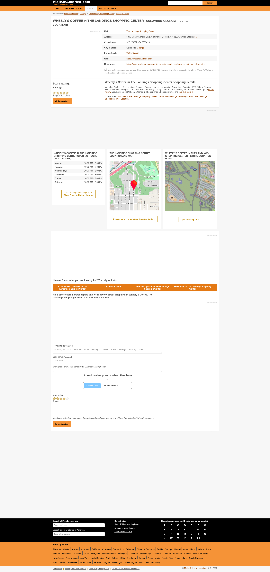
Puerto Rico (167, 558)
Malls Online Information (195, 568)
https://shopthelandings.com (139, 58)
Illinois (192, 549)
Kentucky (66, 553)
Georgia (168, 549)
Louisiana (77, 553)
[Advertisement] (76, 52)
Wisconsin (144, 562)
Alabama (57, 549)
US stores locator (112, 286)
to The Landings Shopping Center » (134, 219)
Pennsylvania (154, 558)
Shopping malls (74, 9)
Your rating (58, 395)
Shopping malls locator (124, 528)
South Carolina (196, 558)
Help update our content (75, 569)
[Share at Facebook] (203, 20)
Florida (160, 549)
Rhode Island (181, 558)
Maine (86, 553)
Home (58, 9)
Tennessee (72, 562)
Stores (91, 9)
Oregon (142, 558)
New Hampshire (200, 553)
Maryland (95, 553)
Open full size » (190, 219)
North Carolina (97, 558)
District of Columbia (146, 549)
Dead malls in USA (123, 531)
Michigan (122, 553)
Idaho (185, 549)
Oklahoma (131, 558)
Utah (89, 562)
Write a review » (62, 101)
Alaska (66, 549)
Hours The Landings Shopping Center (176, 96)
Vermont (97, 562)
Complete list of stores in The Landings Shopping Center (72, 287)
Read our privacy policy (99, 569)
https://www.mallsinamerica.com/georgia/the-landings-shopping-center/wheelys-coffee (165, 64)
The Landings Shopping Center (140, 31)
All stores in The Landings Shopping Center (137, 96)
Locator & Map (107, 9)
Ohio (122, 558)
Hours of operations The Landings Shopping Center (152, 287)
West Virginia (131, 562)
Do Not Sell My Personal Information (126, 569)
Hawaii (177, 549)
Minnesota (133, 553)
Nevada (187, 553)
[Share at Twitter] (208, 20)
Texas (82, 562)
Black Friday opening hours (127, 524)
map (195, 37)
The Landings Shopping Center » (78, 193)
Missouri (157, 553)
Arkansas (85, 549)
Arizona (74, 549)
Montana (167, 553)
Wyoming (155, 562)
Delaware (130, 549)
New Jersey (58, 558)
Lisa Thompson (139, 70)
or (107, 377)
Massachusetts (109, 553)
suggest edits (185, 70)
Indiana (201, 549)
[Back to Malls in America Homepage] (94, 3)
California (96, 549)
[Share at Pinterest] (214, 20)
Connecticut (118, 549)
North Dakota (112, 558)
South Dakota (59, 562)
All (198, 538)
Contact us (57, 569)
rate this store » (186, 92)
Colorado (106, 549)
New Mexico (71, 558)
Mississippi (145, 553)
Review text (63, 346)
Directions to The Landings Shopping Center (192, 287)
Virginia (106, 562)
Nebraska (177, 553)
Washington (117, 562)
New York (84, 558)
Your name (62, 357)
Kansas (56, 553)
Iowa (208, 549)
